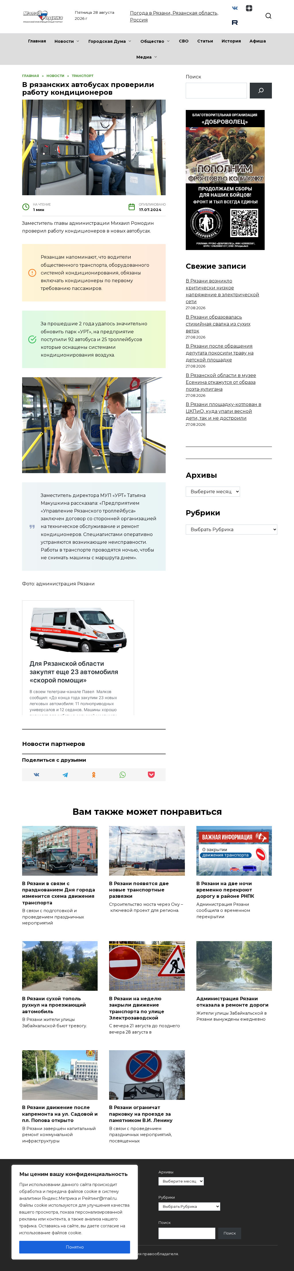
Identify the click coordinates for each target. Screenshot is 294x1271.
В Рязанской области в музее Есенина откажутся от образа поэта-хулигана (221, 382)
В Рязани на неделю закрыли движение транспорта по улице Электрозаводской (136, 1008)
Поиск (193, 77)
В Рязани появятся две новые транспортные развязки (139, 890)
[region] (74, 1212)
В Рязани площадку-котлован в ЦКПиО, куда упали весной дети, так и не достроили (223, 411)
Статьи (205, 41)
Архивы (165, 1172)
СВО (184, 41)
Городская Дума (107, 41)
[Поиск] (261, 90)
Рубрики (166, 1197)
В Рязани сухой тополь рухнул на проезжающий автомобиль (54, 1005)
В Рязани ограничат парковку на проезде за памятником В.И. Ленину (141, 1114)
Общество (152, 41)
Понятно (75, 1247)
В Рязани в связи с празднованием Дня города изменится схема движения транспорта (58, 893)
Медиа (144, 57)
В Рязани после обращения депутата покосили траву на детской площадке (220, 353)
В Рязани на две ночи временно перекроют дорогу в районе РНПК (225, 890)
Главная (37, 41)
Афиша (257, 41)
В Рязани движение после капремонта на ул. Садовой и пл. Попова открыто (60, 1114)
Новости (64, 41)
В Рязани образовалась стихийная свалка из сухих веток (218, 324)
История (231, 41)
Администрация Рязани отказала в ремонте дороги (232, 1001)
